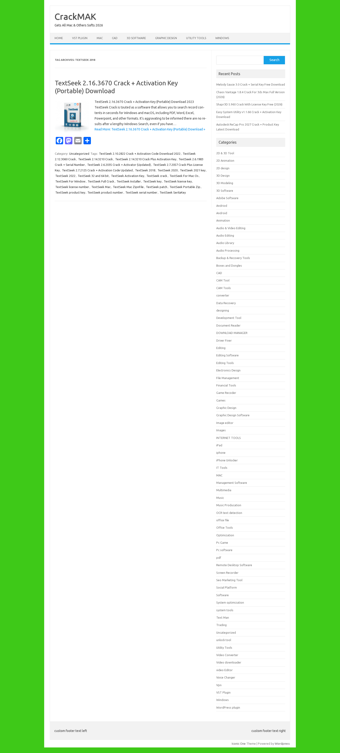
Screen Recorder (227, 572)
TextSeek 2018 (145, 170)
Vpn (219, 685)
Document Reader (228, 325)
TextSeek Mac (101, 186)
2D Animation (225, 160)
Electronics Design (228, 370)
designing (222, 310)
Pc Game (222, 542)
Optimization (225, 535)
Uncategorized (79, 153)
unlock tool (223, 640)
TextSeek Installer (129, 181)
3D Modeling (224, 183)
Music (220, 497)
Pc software (224, 550)
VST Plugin (79, 38)
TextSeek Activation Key (127, 175)
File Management (227, 378)
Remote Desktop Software (234, 565)
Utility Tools (196, 38)
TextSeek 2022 (65, 175)
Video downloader (228, 662)
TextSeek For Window (70, 181)
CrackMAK (75, 16)
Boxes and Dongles (229, 265)
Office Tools (224, 527)
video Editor (224, 670)
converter (222, 295)
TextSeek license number (72, 186)
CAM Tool (222, 280)
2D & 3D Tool (225, 153)
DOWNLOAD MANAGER (231, 332)
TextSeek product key (70, 192)
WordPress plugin (228, 707)
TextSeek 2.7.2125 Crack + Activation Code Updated (97, 170)
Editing (221, 347)
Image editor (224, 422)
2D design (222, 168)
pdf (218, 557)
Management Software (231, 482)
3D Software (136, 38)
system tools (224, 610)
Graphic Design (166, 38)
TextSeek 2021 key (192, 170)
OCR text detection (229, 512)
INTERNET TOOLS (228, 437)
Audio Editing (225, 235)
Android (221, 213)
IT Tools (221, 467)
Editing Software (227, 355)
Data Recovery (226, 303)
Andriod (221, 205)
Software (222, 595)
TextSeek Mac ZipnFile (128, 186)
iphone (221, 452)
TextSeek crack (156, 175)
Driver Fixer (224, 340)
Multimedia (223, 490)
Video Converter (227, 655)
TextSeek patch (156, 186)
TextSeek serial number (141, 192)
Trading (221, 624)
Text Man (222, 617)
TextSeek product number (105, 192)
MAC (100, 38)
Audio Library (225, 242)
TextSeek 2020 (168, 170)
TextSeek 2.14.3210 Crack (95, 159)
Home (59, 38)
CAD (114, 38)
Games (221, 400)
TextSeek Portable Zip (185, 186)
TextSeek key (152, 181)
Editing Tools (225, 362)
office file (222, 520)
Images (221, 430)
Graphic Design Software (233, 415)
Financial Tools (226, 385)
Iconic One (239, 743)
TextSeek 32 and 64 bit (93, 175)
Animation (223, 220)
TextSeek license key (178, 181)
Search (274, 60)
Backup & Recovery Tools (233, 257)
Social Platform (226, 587)
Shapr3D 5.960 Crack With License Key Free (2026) (249, 104)
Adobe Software (227, 198)
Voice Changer (225, 677)
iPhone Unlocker (227, 460)
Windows (222, 38)
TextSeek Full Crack (101, 181)
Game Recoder (226, 392)
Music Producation (228, 505)
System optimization (230, 602)
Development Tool (228, 317)
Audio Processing (227, 250)
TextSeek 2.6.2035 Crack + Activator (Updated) (119, 164)
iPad (219, 445)
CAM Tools (223, 288)
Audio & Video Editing (230, 228)
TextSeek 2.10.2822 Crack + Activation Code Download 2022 (139, 153)
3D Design (223, 175)
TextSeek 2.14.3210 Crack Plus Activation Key (145, 159)
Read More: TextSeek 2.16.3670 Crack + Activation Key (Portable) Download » (150, 129)
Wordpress (282, 743)
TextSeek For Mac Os (184, 175)
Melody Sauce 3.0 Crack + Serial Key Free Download (250, 84)
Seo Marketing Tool (229, 580)
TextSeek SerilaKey (173, 192)
